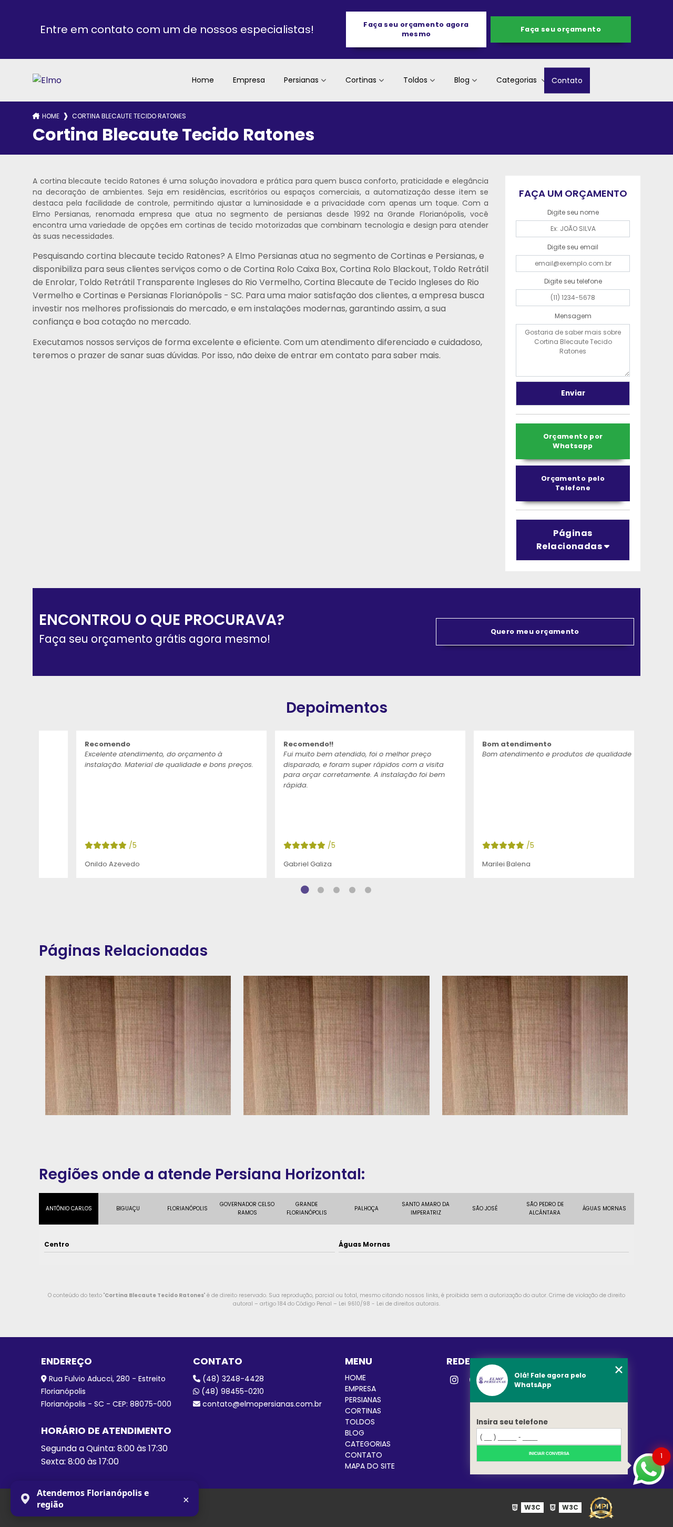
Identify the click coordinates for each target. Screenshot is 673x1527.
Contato (567, 80)
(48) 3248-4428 (232, 1378)
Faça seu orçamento (561, 29)
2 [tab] (320, 890)
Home (203, 80)
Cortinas (360, 80)
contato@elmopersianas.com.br (261, 1404)
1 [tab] (305, 890)
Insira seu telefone (512, 1422)
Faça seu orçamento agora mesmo (415, 29)
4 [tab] (352, 890)
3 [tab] (336, 890)
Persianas (301, 80)
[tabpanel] (138, 804)
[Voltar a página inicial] (47, 80)
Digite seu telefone (573, 281)
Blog (462, 80)
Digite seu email (572, 246)
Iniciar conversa (549, 1453)
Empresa (249, 80)
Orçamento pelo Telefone (573, 483)
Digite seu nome (573, 212)
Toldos (415, 80)
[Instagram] (454, 1380)
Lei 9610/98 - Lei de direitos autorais (389, 1304)
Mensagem (573, 315)
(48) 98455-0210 (231, 1391)
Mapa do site (370, 1466)
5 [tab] (368, 890)
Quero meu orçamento (535, 631)
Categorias (517, 80)
